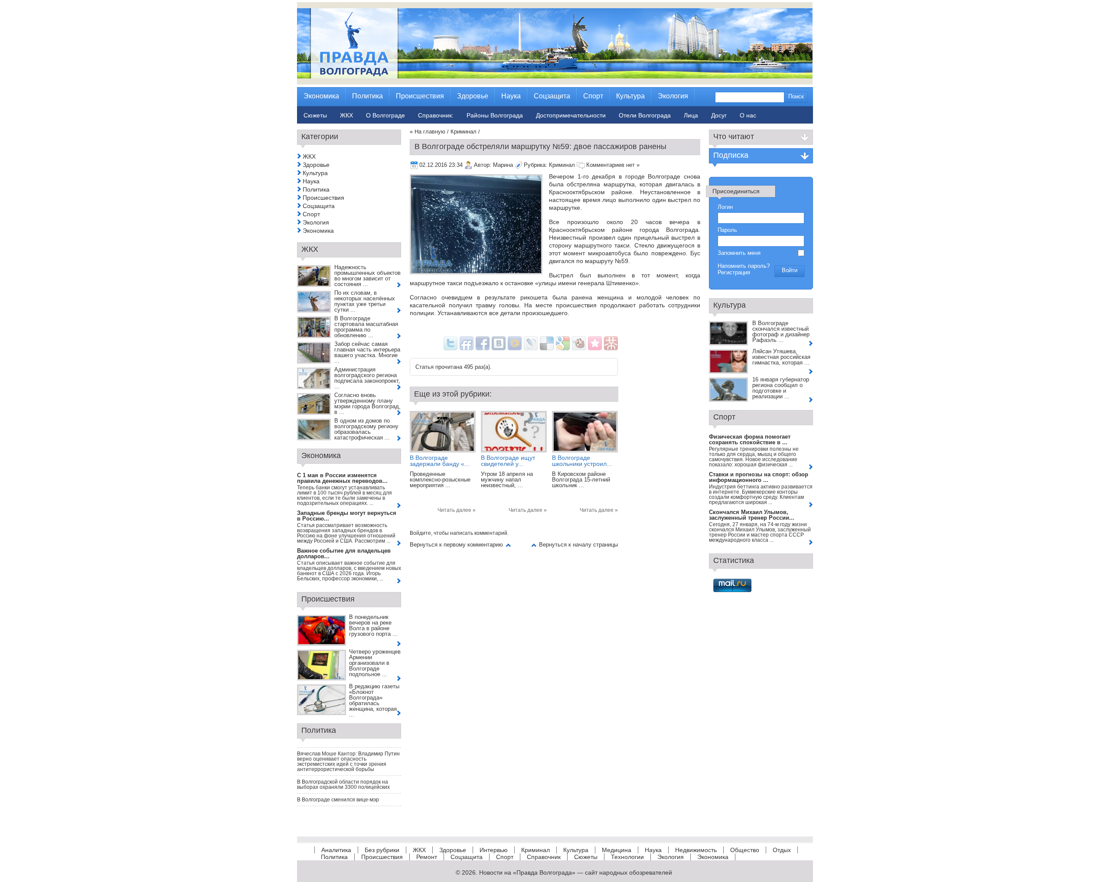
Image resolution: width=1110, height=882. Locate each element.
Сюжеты (585, 856)
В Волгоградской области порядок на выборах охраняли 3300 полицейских (343, 784)
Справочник (544, 856)
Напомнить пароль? (744, 266)
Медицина (616, 849)
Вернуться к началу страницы (578, 544)
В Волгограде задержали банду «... (440, 460)
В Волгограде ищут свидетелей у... (508, 460)
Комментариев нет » (613, 165)
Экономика (318, 230)
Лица (691, 115)
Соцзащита (319, 205)
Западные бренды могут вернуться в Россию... (346, 516)
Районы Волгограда (495, 115)
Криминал (464, 131)
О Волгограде (385, 115)
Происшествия (323, 197)
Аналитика (336, 849)
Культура (315, 172)
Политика (316, 189)
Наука (311, 181)
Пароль (727, 230)
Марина (503, 165)
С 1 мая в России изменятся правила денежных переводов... (342, 478)
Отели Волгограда (645, 115)
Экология (316, 222)
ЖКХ (309, 156)
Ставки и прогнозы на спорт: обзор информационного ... (758, 477)
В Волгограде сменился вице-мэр (338, 800)
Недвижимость (696, 849)
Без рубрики (382, 849)
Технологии (627, 856)
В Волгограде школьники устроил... (582, 460)
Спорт (311, 214)
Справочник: (436, 115)
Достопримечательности (571, 115)
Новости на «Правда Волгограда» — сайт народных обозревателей (575, 872)
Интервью (494, 849)
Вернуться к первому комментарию (456, 544)
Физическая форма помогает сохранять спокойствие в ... (749, 439)
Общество (744, 849)
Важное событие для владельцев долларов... (344, 553)
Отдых (782, 849)
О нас (748, 115)
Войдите (420, 533)
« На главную (427, 131)
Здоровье (316, 164)
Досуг (719, 115)
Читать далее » (456, 510)
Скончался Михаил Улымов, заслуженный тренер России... (751, 515)
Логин (725, 207)
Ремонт (426, 856)
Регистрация (734, 272)
